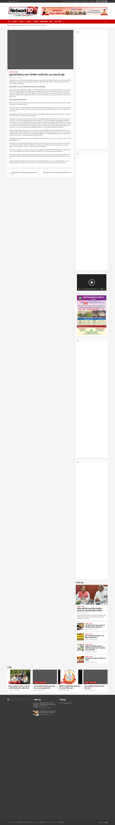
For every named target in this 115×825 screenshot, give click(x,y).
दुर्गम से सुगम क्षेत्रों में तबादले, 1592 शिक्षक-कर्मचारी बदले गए (94, 636)
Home (64, 1)
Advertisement (84, 1)
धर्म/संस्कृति (35, 21)
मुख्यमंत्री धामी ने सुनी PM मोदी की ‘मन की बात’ (95, 659)
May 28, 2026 (62, 690)
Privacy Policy (77, 1)
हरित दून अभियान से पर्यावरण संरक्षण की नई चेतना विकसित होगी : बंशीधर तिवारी (19, 687)
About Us (69, 1)
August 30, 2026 (81, 613)
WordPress (61, 822)
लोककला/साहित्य (43, 21)
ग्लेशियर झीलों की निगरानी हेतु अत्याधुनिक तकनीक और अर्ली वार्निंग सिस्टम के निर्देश (47, 704)
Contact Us (92, 1)
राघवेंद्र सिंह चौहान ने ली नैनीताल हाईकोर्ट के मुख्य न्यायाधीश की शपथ (24, 173)
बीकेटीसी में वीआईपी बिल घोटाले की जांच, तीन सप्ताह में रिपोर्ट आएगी (69, 687)
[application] (91, 282)
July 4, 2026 (37, 690)
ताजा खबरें (14, 21)
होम (9, 21)
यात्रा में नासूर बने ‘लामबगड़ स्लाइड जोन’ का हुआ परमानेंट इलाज (56, 172)
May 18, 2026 (88, 690)
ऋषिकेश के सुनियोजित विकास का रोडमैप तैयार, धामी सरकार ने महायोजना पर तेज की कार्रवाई (95, 648)
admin (19, 77)
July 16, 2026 (12, 690)
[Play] (79, 289)
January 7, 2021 (13, 77)
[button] (92, 282)
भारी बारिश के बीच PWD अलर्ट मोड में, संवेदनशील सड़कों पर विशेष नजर (95, 626)
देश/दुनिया (29, 21)
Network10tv (20, 822)
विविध (51, 21)
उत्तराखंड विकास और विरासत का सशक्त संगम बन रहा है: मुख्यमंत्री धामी (44, 687)
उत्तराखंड (21, 21)
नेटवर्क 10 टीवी (57, 21)
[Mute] (102, 289)
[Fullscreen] (104, 289)
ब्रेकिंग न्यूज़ (80, 583)
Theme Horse (42, 822)
